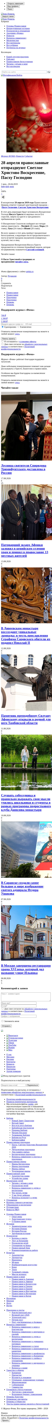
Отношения (11, 1200)
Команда (10, 1064)
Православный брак (21, 1248)
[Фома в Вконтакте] (12, 1035)
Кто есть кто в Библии (22, 1125)
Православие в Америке (23, 1279)
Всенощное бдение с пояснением (27, 1394)
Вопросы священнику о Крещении (27, 1356)
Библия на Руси (19, 1137)
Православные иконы (16, 1161)
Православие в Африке (22, 1281)
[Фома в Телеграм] (11, 1040)
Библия (9, 1118)
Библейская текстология (23, 1128)
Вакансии (10, 1066)
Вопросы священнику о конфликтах (28, 1353)
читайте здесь (21, 262)
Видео (9, 1305)
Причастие (17, 1375)
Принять (5, 1421)
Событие (28, 156)
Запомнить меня (11, 1021)
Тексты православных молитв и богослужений (27, 1404)
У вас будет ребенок (21, 1195)
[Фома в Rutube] (10, 1047)
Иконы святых (18, 1169)
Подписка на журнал (15, 48)
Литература (17, 1257)
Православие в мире (15, 1277)
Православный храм (15, 1173)
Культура (10, 1253)
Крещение (16, 1373)
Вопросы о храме (19, 1368)
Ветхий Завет (18, 1123)
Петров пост (17, 1320)
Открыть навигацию (15, 4)
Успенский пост (19, 1317)
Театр (14, 1269)
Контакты (10, 1062)
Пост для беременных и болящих (27, 1322)
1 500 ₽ (4, 318)
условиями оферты (27, 341)
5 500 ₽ (4, 321)
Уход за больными (20, 1241)
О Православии (19, 1221)
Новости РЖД (12, 1210)
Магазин (10, 1057)
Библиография (18, 1140)
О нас (9, 1054)
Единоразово (10, 327)
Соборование (18, 1385)
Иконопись (17, 1260)
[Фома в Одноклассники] (14, 1038)
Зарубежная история (21, 1233)
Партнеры (11, 1069)
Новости (10, 35)
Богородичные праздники (23, 1154)
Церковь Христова (14, 1397)
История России (19, 1231)
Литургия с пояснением (22, 1392)
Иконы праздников (20, 1166)
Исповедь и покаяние (21, 1377)
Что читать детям (19, 1193)
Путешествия (12, 1207)
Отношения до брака (21, 1245)
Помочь (11, 14)
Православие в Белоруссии (24, 1284)
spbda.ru (29, 271)
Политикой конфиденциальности (18, 347)
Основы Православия (16, 26)
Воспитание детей (14, 1181)
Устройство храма (20, 1178)
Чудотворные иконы (21, 1171)
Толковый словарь (20, 1272)
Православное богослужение (19, 61)
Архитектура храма (20, 1176)
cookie (30, 1104)
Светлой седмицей (35, 249)
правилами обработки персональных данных (22, 1092)
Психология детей (20, 1185)
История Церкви (19, 1228)
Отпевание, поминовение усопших (28, 1380)
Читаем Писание (19, 1133)
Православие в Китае (21, 1296)
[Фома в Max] (9, 1050)
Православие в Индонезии (24, 1293)
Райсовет (10, 59)
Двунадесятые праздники (23, 1149)
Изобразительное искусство (24, 1265)
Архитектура (18, 1255)
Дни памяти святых (21, 1152)
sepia (12, 186)
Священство (17, 1387)
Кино (14, 1267)
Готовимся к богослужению (19, 1389)
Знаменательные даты (22, 1226)
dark (7, 186)
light (3, 186)
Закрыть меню (8, 17)
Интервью (11, 1298)
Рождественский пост (22, 1312)
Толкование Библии (21, 1135)
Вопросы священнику (16, 38)
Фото (8, 1303)
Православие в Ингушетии (24, 1291)
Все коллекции (13, 66)
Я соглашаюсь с (20, 341)
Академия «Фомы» (15, 33)
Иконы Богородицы (21, 1164)
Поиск (9, 9)
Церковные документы (16, 1399)
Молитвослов (12, 40)
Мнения (10, 1301)
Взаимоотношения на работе (25, 1250)
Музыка (15, 1262)
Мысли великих (19, 1274)
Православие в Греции (22, 1286)
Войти (19, 75)
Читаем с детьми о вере (17, 64)
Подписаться (32, 1085)
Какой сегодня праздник (17, 57)
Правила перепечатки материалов (21, 1102)
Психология (11, 1236)
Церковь (10, 302)
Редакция (12, 276)
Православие (12, 292)
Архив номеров (13, 1071)
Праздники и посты (15, 1310)
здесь (17, 334)
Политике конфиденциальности (33, 1418)
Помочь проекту (8, 339)
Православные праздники (18, 1142)
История (10, 1224)
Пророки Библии (19, 1130)
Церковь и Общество (15, 1401)
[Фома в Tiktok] (10, 1043)
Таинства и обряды (15, 1370)
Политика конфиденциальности (21, 1099)
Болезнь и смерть (19, 1238)
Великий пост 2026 (20, 1315)
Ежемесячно (25, 327)
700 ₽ (3, 315)
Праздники (11, 297)
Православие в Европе (22, 1289)
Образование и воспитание (18, 1205)
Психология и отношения (18, 31)
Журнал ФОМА (8, 156)
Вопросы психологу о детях (24, 1197)
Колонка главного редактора (19, 1202)
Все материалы (13, 43)
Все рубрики (12, 45)
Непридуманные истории (18, 28)
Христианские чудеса (21, 1219)
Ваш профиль (13, 6)
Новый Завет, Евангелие (23, 1121)
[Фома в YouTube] (11, 1045)
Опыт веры (17, 1216)
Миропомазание (19, 1382)
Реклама (10, 1059)
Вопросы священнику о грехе (25, 1346)
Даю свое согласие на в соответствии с (24, 346)
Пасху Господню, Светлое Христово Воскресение (25, 207)
